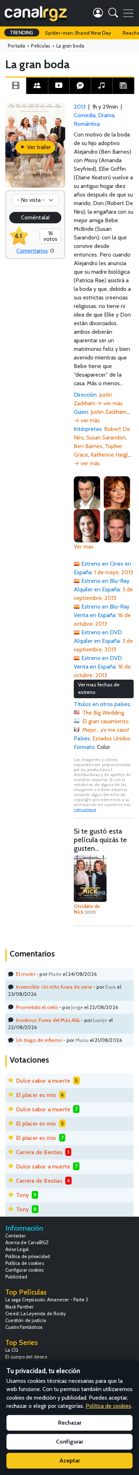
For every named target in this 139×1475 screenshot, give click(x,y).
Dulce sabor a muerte (43, 1080)
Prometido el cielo (37, 1007)
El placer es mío (36, 1095)
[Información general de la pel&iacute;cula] (15, 86)
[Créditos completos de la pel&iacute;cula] (37, 86)
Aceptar (70, 1460)
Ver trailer (38, 147)
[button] (113, 14)
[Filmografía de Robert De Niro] (87, 492)
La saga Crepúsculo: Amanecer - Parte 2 (46, 1299)
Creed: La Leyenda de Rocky (35, 1313)
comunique (85, 809)
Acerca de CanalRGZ (27, 1242)
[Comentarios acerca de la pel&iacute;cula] (80, 86)
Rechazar (69, 1422)
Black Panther (19, 1307)
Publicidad (16, 1277)
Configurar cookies (24, 1270)
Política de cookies (24, 1263)
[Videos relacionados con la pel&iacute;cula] (58, 86)
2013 (80, 106)
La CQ (11, 1350)
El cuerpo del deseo (26, 1357)
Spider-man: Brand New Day (78, 33)
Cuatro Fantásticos (24, 1327)
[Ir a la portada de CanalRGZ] (35, 13)
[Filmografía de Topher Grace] (117, 525)
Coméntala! (35, 217)
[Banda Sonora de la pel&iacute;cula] (101, 86)
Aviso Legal (17, 1249)
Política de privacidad (27, 1256)
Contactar (15, 1235)
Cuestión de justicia (25, 1320)
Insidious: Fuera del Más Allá (48, 1020)
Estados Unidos (111, 738)
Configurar (69, 1441)
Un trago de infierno (39, 1040)
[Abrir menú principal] (128, 13)
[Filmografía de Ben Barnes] (87, 525)
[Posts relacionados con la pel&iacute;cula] (123, 86)
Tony (22, 1195)
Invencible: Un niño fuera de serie (54, 987)
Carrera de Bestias (39, 1152)
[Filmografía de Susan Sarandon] (117, 492)
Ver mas (83, 546)
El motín (25, 974)
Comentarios (32, 250)
